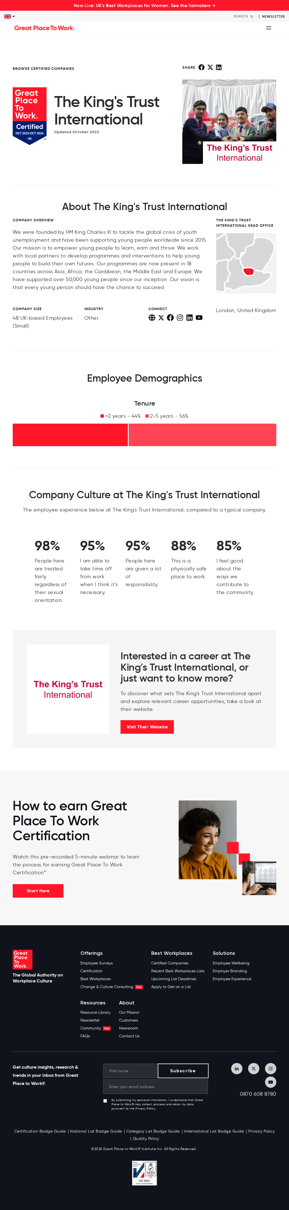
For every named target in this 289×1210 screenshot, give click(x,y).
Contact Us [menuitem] (129, 1036)
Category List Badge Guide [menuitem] (153, 1131)
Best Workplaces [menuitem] (95, 979)
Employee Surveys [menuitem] (96, 963)
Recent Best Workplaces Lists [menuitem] (177, 971)
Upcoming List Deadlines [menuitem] (173, 979)
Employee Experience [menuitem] (232, 979)
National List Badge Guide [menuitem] (96, 1131)
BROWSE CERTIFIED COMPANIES (44, 68)
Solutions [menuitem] (224, 953)
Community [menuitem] (95, 1028)
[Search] (252, 16)
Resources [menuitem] (93, 1003)
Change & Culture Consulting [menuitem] (111, 986)
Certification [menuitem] (91, 971)
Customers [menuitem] (128, 1020)
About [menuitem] (126, 1003)
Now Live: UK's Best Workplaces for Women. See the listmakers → (145, 5)
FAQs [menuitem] (85, 1036)
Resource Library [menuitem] (95, 1012)
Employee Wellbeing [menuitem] (231, 963)
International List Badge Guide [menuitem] (214, 1131)
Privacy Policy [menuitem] (261, 1131)
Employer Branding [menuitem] (230, 971)
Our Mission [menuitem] (129, 1012)
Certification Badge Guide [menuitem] (40, 1131)
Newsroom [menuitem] (128, 1028)
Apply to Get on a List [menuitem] (171, 986)
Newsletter (273, 16)
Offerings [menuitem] (91, 953)
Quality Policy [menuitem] (146, 1138)
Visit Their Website (147, 727)
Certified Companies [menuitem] (169, 963)
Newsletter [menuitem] (90, 1020)
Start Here (38, 891)
